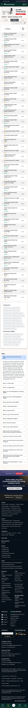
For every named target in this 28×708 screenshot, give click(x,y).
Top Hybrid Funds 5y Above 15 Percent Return (12, 568)
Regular (6, 20)
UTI (14, 344)
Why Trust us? (18, 590)
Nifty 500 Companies (16, 510)
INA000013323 (10, 497)
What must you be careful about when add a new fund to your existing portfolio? (13, 456)
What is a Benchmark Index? (10, 406)
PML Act (3, 681)
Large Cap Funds (16, 308)
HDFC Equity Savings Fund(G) (10, 115)
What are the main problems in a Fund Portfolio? (12, 462)
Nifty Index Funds (5, 526)
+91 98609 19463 (10, 655)
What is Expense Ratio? (9, 410)
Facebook (5, 617)
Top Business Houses (15, 506)
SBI (19, 342)
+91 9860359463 (14, 616)
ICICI (14, 337)
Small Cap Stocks (17, 512)
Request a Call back (14, 618)
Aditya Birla (6, 334)
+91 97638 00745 (10, 647)
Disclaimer (14, 678)
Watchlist (4, 542)
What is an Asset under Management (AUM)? (12, 397)
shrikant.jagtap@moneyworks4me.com (13, 645)
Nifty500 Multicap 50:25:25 (10, 328)
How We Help (5, 595)
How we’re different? (19, 588)
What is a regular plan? (9, 387)
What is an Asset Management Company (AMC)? (13, 392)
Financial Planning (5, 597)
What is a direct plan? (8, 383)
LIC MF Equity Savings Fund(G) (11, 235)
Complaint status (5, 676)
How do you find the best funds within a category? (13, 441)
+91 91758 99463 (10, 664)
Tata (11, 344)
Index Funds (15, 315)
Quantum (10, 342)
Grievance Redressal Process (13, 681)
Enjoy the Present (5, 590)
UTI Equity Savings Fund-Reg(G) (11, 66)
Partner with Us (13, 620)
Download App (6, 1)
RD (13, 533)
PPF (16, 533)
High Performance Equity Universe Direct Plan (12, 566)
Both (22, 20)
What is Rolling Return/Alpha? (10, 418)
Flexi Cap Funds (7, 308)
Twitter (4, 624)
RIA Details (18, 497)
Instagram (5, 622)
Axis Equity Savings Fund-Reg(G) (11, 160)
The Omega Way (18, 586)
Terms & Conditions (6, 678)
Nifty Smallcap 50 (8, 323)
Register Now (19, 473)
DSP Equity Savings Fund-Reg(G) (11, 198)
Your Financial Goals (6, 583)
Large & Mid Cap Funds (18, 313)
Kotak (10, 339)
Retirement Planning (6, 585)
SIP (2, 533)
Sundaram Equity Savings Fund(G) (11, 131)
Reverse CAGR (5, 535)
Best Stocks (12, 504)
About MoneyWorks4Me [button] (20, 701)
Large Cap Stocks (14, 513)
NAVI (17, 344)
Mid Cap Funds (7, 310)
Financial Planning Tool (20, 573)
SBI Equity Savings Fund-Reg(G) (11, 150)
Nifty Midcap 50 (7, 318)
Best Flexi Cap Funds (6, 524)
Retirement (11, 535)
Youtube (5, 619)
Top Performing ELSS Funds (8, 564)
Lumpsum (9, 533)
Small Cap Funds (16, 310)
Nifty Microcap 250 (8, 326)
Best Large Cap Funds (17, 524)
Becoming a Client (19, 584)
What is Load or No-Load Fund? (11, 414)
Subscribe (23, 1)
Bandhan (18, 337)
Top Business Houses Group (8, 553)
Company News (5, 506)
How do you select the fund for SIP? (12, 436)
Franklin (5, 337)
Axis (11, 334)
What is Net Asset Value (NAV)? (11, 402)
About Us (12, 623)
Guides (3, 581)
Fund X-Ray (17, 577)
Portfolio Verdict (18, 580)
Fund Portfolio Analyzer (7, 522)
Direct (14, 20)
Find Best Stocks (5, 549)
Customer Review (19, 591)
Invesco (5, 339)
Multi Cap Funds (7, 313)
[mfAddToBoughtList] (24, 23)
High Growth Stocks (6, 508)
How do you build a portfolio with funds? (13, 445)
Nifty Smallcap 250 (17, 321)
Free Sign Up (7, 636)
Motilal (21, 339)
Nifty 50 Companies (6, 510)
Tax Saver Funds (7, 315)
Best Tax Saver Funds (15, 526)
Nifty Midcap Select (16, 318)
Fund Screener (16, 520)
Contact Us (12, 625)
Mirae (17, 339)
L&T (13, 339)
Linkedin (5, 615)
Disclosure (19, 678)
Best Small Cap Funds (18, 522)
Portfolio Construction (7, 599)
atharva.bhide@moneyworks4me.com (12, 662)
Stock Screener (5, 504)
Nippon (15, 342)
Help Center (18, 1)
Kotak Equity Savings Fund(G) (10, 135)
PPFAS (5, 342)
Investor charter (5, 683)
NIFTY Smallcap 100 (17, 323)
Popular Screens (19, 504)
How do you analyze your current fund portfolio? (12, 450)
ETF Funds (21, 315)
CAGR (19, 533)
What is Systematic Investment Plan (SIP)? (12, 357)
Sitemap (3, 601)
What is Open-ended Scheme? (10, 426)
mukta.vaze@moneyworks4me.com (12, 653)
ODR (22, 681)
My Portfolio (17, 578)
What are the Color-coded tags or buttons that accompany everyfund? (12, 431)
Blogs (3, 573)
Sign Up (24, 4)
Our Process (13, 622)
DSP (22, 334)
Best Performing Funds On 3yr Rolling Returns (12, 562)
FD (5, 533)
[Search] (13, 705)
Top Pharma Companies (7, 515)
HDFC (10, 337)
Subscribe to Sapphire (14, 488)
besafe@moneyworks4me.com (17, 614)
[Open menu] (2, 4)
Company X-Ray (18, 575)
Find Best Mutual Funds (7, 520)
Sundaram (6, 344)
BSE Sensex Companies (7, 512)
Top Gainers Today (16, 508)
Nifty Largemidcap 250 (19, 326)
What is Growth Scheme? (9, 422)
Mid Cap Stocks (5, 513)
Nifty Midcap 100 (8, 321)
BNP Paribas (16, 334)
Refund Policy (13, 676)
